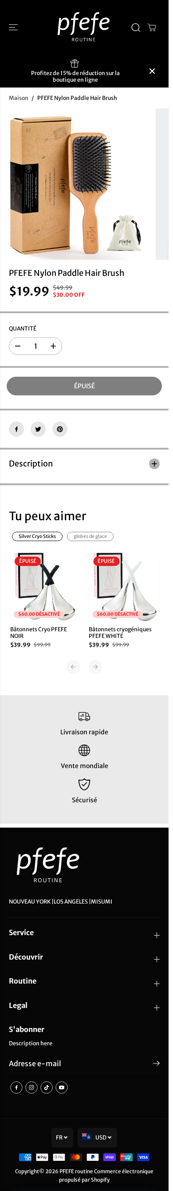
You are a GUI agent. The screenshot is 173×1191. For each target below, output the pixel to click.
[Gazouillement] (38, 429)
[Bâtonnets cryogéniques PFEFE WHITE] (124, 586)
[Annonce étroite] (152, 71)
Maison (18, 98)
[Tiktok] (46, 1087)
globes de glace (90, 536)
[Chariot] (152, 28)
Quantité (22, 328)
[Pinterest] (59, 429)
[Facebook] (16, 429)
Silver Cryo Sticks (37, 536)
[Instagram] (31, 1087)
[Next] (95, 666)
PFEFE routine (76, 1171)
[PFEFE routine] (84, 27)
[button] (14, 27)
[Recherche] (136, 28)
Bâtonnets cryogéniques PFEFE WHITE (120, 633)
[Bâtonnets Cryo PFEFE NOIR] (45, 586)
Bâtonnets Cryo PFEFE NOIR (38, 633)
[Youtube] (61, 1087)
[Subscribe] (156, 1065)
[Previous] (73, 666)
